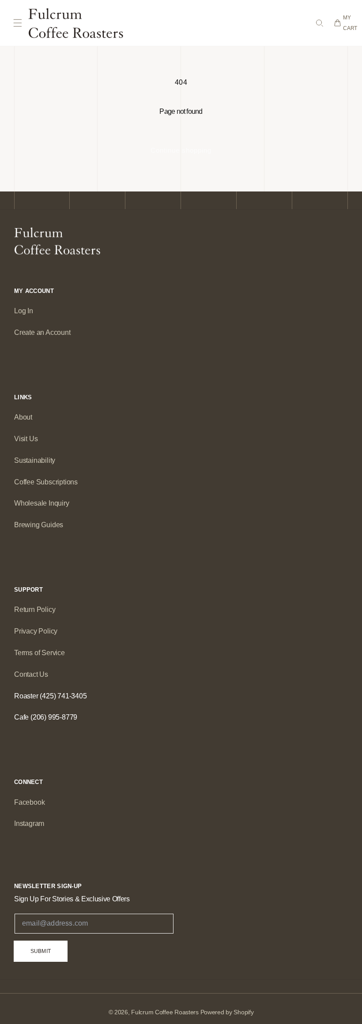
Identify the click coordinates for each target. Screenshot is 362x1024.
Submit (40, 951)
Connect (28, 782)
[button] (17, 22)
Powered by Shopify (227, 1012)
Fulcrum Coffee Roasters (165, 1012)
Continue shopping (181, 150)
